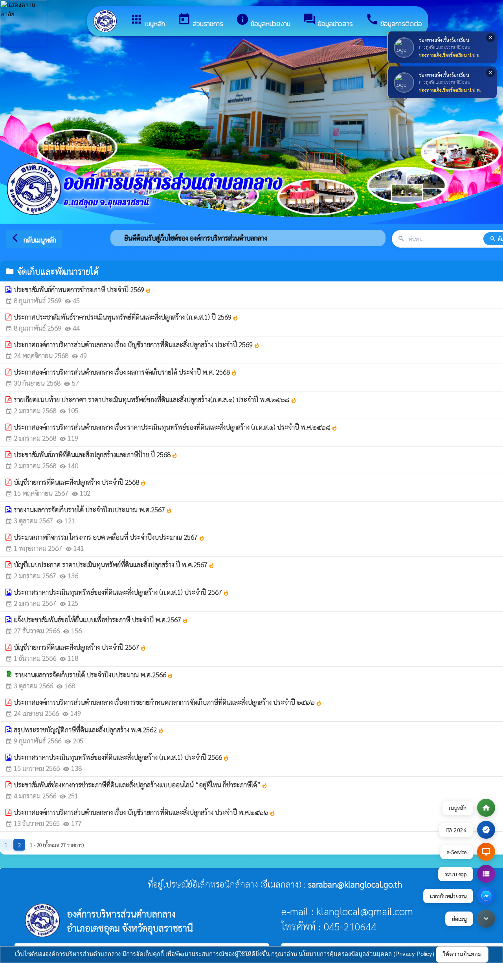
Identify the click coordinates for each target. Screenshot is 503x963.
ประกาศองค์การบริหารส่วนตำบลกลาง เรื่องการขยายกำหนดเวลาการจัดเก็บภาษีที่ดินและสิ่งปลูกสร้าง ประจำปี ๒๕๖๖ (168, 702)
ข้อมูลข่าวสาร (328, 21)
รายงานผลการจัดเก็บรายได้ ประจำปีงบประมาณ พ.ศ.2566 (94, 674)
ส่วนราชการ (200, 21)
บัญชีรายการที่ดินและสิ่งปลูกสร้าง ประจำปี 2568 (80, 482)
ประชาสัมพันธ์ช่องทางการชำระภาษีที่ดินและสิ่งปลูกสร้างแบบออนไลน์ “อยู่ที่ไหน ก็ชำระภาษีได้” (141, 784)
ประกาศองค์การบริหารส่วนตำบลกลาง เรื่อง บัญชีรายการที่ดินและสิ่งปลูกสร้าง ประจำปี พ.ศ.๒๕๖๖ (144, 812)
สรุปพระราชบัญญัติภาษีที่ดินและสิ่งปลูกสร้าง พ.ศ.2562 (89, 729)
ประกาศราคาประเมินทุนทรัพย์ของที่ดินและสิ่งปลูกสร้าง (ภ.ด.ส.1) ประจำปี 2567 (121, 592)
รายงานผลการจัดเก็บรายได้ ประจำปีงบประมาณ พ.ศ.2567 (93, 509)
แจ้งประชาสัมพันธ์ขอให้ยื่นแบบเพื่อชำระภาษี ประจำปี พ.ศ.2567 (101, 619)
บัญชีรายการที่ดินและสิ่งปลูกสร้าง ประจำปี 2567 (80, 647)
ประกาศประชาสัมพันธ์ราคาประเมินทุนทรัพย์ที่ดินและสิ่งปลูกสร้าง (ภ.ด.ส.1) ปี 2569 (126, 316)
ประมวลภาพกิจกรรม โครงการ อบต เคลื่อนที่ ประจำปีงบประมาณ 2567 (109, 537)
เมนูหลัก (147, 21)
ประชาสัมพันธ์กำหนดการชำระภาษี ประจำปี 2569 (82, 289)
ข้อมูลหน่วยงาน (263, 21)
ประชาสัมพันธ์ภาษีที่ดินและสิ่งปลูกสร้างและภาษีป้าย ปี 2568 (96, 454)
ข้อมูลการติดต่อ (393, 21)
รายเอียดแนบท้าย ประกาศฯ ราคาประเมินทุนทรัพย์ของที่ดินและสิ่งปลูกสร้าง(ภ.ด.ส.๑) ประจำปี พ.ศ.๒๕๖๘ (155, 399)
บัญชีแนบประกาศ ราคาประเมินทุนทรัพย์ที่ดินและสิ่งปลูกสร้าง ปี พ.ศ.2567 (114, 564)
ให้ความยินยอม (462, 954)
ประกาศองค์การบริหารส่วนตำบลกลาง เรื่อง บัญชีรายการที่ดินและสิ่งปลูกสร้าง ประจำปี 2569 (137, 344)
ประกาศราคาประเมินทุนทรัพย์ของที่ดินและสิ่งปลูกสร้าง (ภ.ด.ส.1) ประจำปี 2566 (121, 757)
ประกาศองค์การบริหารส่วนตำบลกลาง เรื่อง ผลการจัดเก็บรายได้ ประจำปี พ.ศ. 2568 (125, 372)
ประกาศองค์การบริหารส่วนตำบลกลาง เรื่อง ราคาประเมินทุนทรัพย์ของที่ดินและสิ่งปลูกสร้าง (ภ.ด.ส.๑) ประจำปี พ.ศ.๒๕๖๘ (176, 427)
